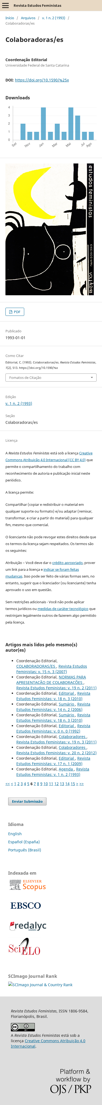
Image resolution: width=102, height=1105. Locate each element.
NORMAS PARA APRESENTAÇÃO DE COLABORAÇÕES (51, 679)
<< (7, 783)
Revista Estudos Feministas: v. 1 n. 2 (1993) (52, 771)
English (15, 833)
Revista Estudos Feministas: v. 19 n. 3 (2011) (56, 742)
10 (46, 783)
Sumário (67, 704)
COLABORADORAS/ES (36, 666)
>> (81, 783)
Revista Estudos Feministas (37, 5)
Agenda (66, 769)
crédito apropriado (67, 562)
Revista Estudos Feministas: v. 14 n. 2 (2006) (53, 706)
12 (56, 783)
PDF (16, 311)
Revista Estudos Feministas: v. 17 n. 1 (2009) (53, 761)
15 (73, 783)
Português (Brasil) (24, 849)
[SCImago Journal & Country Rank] (40, 984)
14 (67, 783)
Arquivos (28, 17)
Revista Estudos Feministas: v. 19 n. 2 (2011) (56, 687)
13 (62, 783)
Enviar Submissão (27, 801)
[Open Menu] (5, 5)
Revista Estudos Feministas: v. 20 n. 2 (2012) (56, 752)
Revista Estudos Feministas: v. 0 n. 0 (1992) (53, 728)
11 (51, 783)
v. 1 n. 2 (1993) (53, 17)
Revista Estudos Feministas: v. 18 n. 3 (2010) (53, 696)
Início (9, 17)
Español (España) (24, 841)
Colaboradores (72, 736)
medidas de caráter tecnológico (63, 608)
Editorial (67, 693)
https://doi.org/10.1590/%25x (42, 80)
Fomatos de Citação (25, 377)
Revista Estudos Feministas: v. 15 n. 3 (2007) (51, 669)
